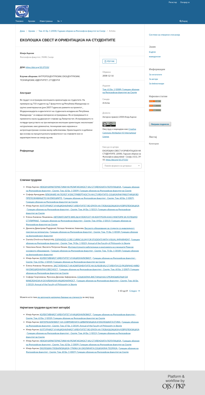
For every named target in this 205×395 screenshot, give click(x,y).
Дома (22, 31)
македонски (155, 56)
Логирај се (185, 2)
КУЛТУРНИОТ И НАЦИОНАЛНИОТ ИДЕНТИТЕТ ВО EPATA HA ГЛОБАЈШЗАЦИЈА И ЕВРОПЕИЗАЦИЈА (89, 205)
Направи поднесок (160, 124)
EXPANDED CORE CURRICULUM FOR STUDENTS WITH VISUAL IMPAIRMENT (92, 239)
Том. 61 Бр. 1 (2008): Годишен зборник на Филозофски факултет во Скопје (72, 31)
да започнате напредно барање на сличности (60, 297)
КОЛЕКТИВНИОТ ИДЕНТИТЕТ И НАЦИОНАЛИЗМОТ (66, 258)
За (58, 21)
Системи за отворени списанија (164, 34)
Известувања (46, 21)
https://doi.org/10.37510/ (37, 67)
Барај (184, 21)
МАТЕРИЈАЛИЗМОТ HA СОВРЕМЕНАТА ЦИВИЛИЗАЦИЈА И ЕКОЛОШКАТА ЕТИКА (80, 322)
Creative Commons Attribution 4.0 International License (119, 133)
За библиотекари (156, 83)
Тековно (19, 21)
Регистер (173, 2)
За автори (153, 79)
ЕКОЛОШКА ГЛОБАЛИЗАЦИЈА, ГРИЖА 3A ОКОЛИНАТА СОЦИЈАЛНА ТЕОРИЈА (79, 348)
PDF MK (111, 61)
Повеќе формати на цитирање (118, 166)
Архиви (31, 21)
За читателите (155, 74)
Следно (133, 291)
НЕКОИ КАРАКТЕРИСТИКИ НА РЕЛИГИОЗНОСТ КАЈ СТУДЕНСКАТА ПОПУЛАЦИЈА (81, 187)
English (152, 52)
